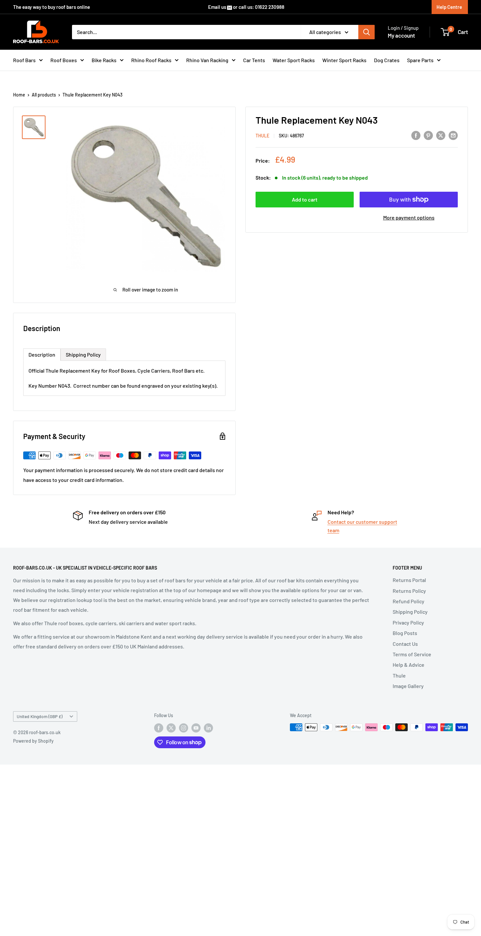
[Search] (366, 32)
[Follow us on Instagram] (183, 728)
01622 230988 (269, 7)
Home (19, 94)
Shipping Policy (410, 612)
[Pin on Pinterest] (428, 135)
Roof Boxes (63, 60)
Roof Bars (24, 60)
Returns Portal (409, 580)
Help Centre (449, 7)
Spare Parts (420, 60)
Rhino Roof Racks (151, 60)
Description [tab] (41, 354)
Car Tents (254, 60)
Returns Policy (409, 591)
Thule (399, 675)
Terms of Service (412, 654)
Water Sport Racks (294, 60)
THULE (262, 135)
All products (44, 94)
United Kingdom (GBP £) (39, 716)
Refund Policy (408, 601)
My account (401, 35)
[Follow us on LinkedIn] (208, 728)
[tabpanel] (124, 378)
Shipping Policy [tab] (83, 354)
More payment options (409, 217)
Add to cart (304, 199)
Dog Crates (387, 60)
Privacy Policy (408, 622)
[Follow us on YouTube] (196, 728)
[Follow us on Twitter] (171, 728)
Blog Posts (405, 633)
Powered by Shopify (33, 741)
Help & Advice (408, 665)
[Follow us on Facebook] (158, 728)
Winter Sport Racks (344, 60)
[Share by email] (453, 135)
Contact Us (405, 644)
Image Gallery (408, 686)
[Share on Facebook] (415, 135)
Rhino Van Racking (207, 60)
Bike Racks (104, 60)
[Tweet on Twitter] (440, 135)
